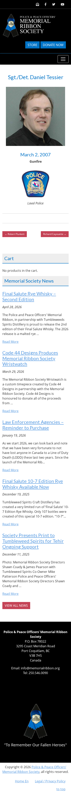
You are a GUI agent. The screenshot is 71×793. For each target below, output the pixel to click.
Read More (10, 341)
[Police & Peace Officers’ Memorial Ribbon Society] (32, 25)
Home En (22, 781)
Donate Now (53, 45)
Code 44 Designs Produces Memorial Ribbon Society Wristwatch (30, 358)
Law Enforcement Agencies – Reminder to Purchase (33, 424)
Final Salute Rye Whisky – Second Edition (29, 296)
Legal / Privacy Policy (50, 781)
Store (32, 45)
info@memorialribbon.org (40, 668)
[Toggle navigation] (63, 59)
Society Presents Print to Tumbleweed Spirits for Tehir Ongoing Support (33, 540)
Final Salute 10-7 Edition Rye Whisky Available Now (32, 484)
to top (60, 789)
